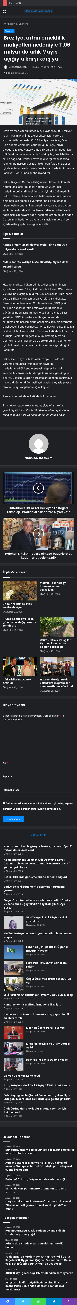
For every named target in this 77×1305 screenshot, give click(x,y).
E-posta (8, 776)
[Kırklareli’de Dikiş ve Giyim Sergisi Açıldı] (13, 1048)
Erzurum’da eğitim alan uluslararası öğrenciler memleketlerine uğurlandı (57, 683)
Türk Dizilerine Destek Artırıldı (17, 681)
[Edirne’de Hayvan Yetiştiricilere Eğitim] (13, 968)
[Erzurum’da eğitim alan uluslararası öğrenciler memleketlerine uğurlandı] (57, 666)
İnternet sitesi (11, 789)
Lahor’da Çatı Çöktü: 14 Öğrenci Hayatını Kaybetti (47, 948)
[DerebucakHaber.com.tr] (38, 11)
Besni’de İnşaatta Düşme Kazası (47, 1060)
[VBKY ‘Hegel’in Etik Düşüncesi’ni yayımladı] (13, 922)
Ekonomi (23, 23)
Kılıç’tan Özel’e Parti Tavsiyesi (45, 1028)
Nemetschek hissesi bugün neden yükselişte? (33, 1004)
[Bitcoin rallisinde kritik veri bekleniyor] (20, 591)
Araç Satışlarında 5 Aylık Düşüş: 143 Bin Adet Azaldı (37, 1085)
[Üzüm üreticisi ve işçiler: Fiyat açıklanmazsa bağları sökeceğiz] (57, 627)
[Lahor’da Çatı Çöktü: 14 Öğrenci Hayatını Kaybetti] (13, 952)
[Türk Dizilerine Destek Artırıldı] (20, 666)
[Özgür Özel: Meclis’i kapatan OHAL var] (13, 984)
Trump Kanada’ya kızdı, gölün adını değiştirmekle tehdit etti (19, 622)
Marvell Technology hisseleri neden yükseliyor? (53, 586)
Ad (5, 762)
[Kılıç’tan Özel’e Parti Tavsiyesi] (13, 1032)
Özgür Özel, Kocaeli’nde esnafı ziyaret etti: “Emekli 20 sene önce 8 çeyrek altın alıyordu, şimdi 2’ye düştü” (37, 904)
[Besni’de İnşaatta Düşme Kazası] (13, 1064)
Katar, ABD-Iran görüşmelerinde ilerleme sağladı (35, 3)
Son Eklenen (39, 834)
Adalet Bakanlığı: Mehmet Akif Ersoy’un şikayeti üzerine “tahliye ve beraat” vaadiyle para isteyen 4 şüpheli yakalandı (37, 863)
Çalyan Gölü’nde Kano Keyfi (22, 1076)
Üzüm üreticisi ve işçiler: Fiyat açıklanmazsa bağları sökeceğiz (55, 643)
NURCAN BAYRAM (17, 67)
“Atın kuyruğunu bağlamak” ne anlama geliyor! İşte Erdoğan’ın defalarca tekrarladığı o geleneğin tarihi (37, 1097)
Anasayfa (11, 23)
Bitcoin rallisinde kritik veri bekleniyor (17, 605)
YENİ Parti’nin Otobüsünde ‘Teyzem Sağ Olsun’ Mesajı (38, 995)
